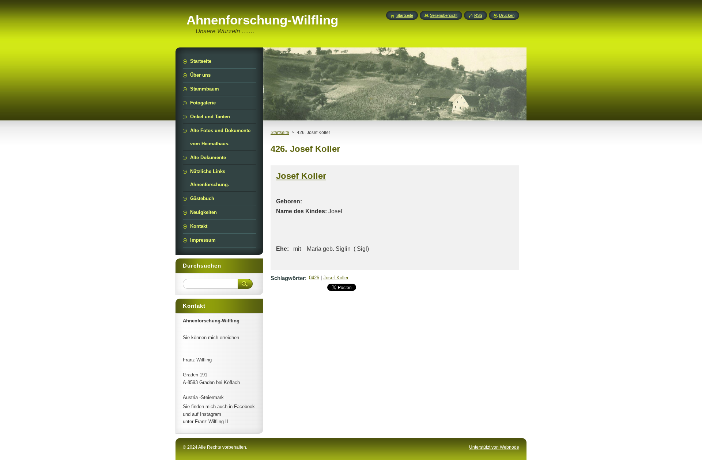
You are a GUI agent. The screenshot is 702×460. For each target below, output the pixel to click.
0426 (314, 277)
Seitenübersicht (443, 15)
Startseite (280, 132)
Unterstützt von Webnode (494, 447)
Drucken (506, 15)
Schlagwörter (288, 278)
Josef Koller (335, 277)
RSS (478, 15)
